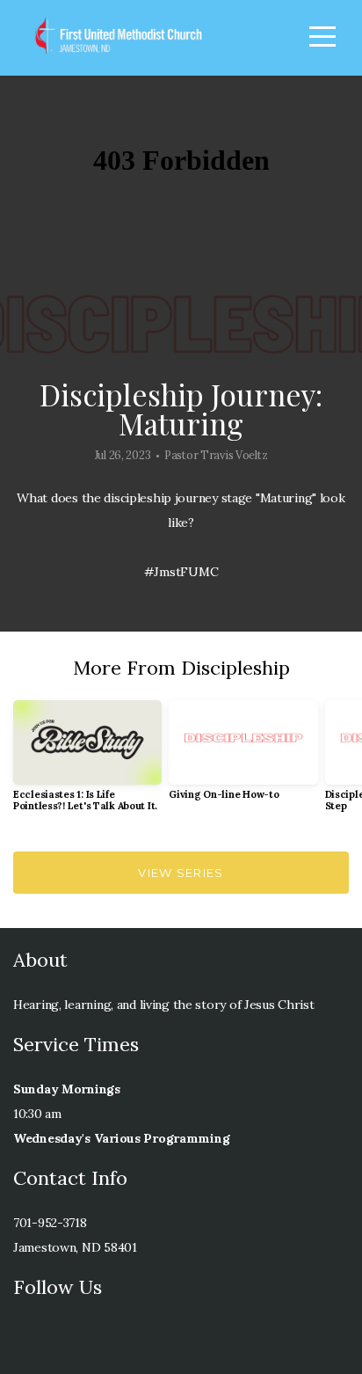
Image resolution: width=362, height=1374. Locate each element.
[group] (87, 762)
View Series (180, 873)
